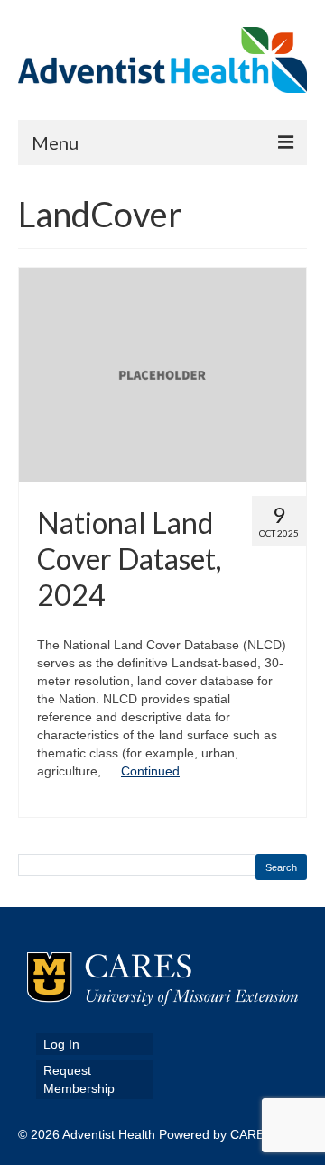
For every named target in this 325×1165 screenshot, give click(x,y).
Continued (150, 771)
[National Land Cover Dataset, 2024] (162, 374)
